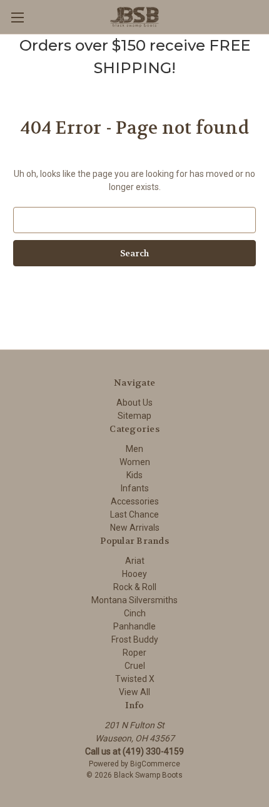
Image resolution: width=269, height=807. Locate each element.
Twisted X (135, 679)
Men (134, 449)
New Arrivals (135, 528)
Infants (135, 488)
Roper (134, 653)
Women (134, 462)
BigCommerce (155, 763)
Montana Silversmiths (134, 600)
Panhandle (134, 626)
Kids (134, 475)
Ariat (135, 561)
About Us (134, 403)
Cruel (134, 666)
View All (134, 692)
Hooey (134, 574)
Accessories (135, 501)
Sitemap (134, 416)
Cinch (135, 613)
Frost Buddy (134, 639)
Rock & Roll (134, 587)
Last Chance (134, 514)
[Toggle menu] (17, 17)
